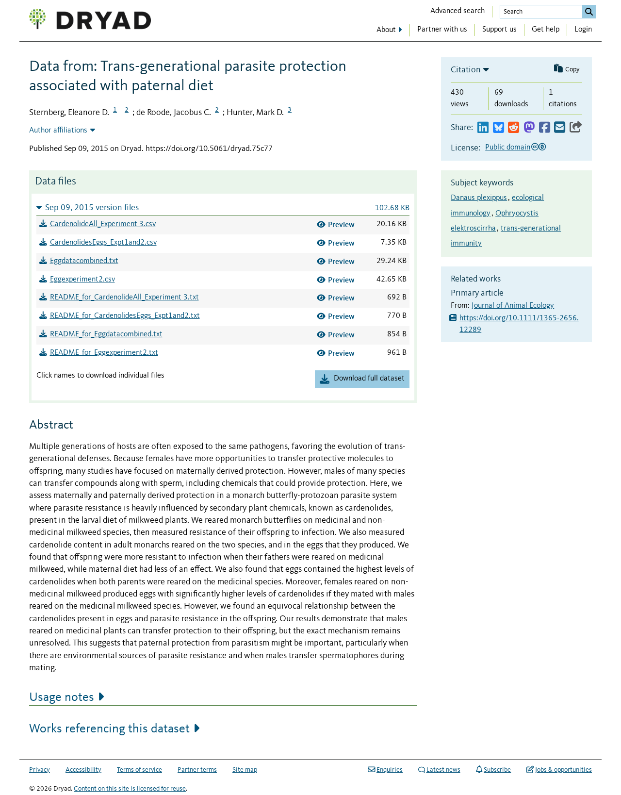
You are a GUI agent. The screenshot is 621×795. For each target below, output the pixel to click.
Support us (499, 29)
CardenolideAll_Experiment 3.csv (103, 224)
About (386, 30)
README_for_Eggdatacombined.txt (106, 334)
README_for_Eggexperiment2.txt (104, 353)
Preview (341, 224)
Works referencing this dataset (109, 729)
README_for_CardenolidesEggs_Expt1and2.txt (125, 316)
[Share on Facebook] (544, 128)
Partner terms (197, 769)
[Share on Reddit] (513, 128)
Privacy (39, 769)
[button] (222, 207)
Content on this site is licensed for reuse (130, 788)
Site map (244, 769)
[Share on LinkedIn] (483, 128)
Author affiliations (58, 130)
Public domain (507, 147)
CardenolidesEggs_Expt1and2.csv (103, 243)
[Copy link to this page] (576, 127)
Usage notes (61, 697)
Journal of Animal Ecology (513, 306)
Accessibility (83, 769)
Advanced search (457, 11)
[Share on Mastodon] (529, 128)
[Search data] (589, 11)
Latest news (443, 769)
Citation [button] (466, 70)
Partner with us (442, 29)
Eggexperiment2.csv (82, 279)
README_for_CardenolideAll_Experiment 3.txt (124, 297)
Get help (545, 29)
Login (583, 29)
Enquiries (389, 769)
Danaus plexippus (479, 198)
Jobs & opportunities (563, 769)
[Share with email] (559, 128)
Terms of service (139, 769)
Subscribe (497, 769)
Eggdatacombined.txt (84, 261)
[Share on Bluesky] (498, 128)
